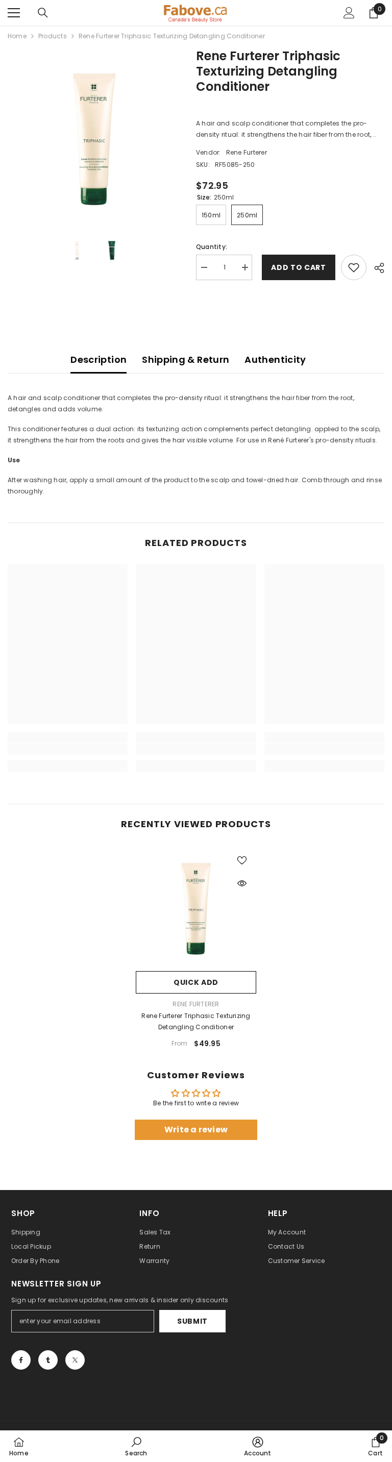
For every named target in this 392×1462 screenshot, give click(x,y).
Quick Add (196, 982)
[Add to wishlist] (353, 267)
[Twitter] (75, 1360)
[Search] (43, 13)
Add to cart (296, 267)
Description (98, 359)
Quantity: (211, 246)
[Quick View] (242, 883)
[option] (94, 134)
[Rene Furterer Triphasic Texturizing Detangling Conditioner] (196, 906)
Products (52, 36)
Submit (192, 1321)
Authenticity (275, 359)
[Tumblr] (48, 1360)
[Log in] (349, 12)
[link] (68, 749)
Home (17, 36)
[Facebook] (21, 1360)
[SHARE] (375, 268)
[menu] (14, 13)
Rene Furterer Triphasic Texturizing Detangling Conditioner (195, 1021)
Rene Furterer (246, 152)
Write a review (196, 1129)
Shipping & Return (185, 359)
